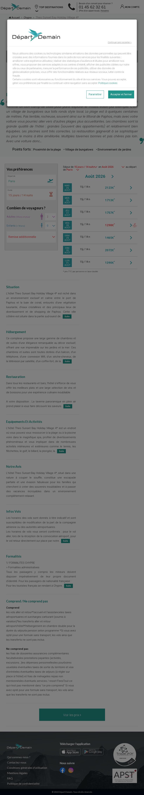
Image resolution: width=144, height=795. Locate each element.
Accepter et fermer (121, 94)
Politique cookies (107, 83)
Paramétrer (95, 94)
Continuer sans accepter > (120, 42)
